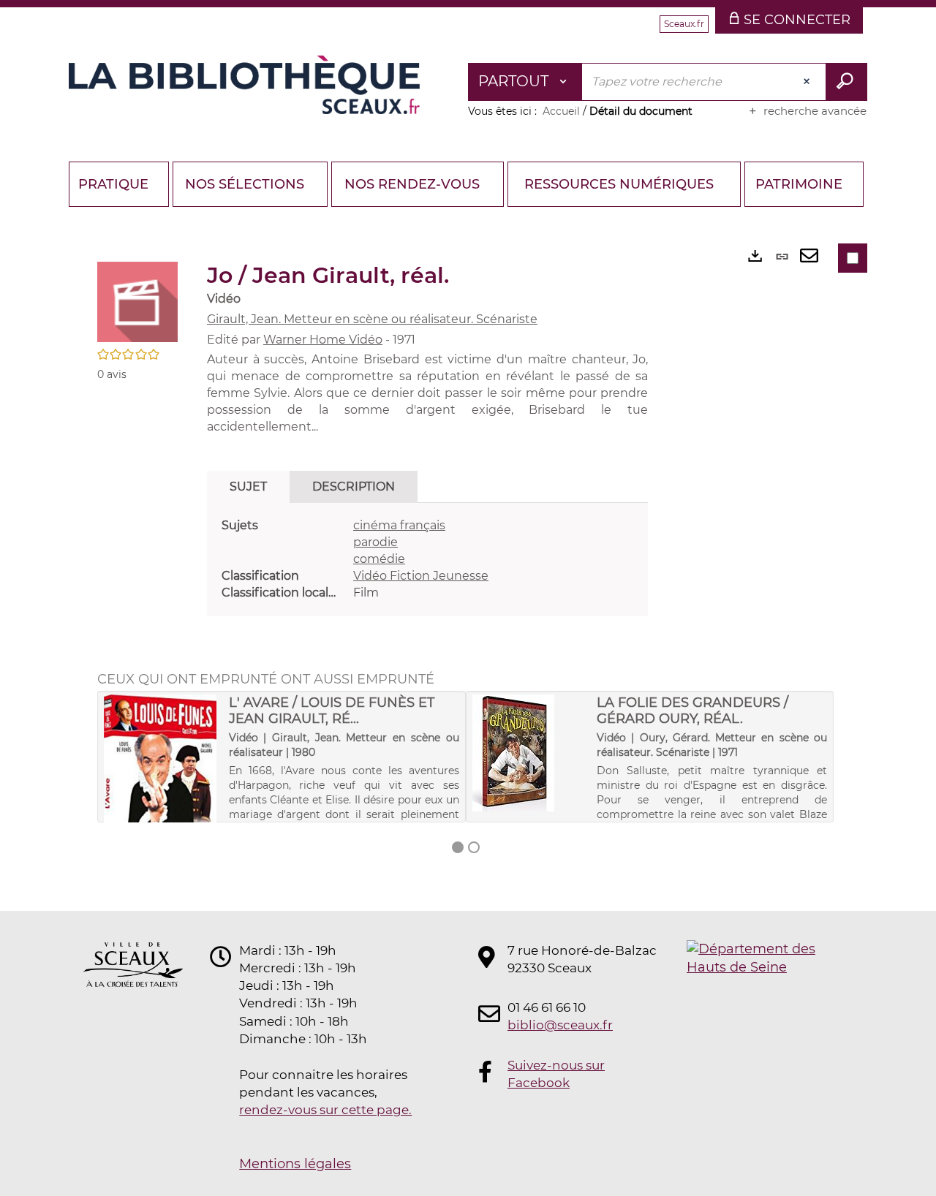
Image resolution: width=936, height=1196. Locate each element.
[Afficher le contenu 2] (474, 847)
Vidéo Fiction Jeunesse (420, 576)
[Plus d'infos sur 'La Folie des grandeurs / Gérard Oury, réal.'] (529, 752)
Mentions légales (295, 1164)
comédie (379, 559)
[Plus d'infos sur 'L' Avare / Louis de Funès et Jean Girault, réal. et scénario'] (161, 788)
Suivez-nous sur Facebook (556, 1074)
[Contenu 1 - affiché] (458, 847)
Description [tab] (353, 486)
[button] (137, 301)
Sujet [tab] (248, 486)
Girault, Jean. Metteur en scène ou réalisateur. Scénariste (372, 319)
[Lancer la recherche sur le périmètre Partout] (846, 82)
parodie (375, 542)
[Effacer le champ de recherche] (808, 82)
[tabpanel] (427, 559)
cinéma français (399, 525)
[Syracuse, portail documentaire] (244, 85)
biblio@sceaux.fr (560, 1025)
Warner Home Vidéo (322, 340)
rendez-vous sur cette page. (325, 1109)
